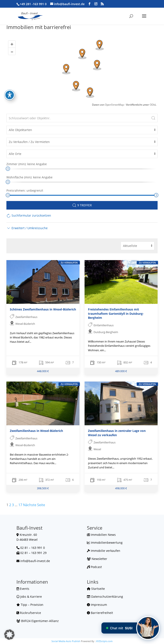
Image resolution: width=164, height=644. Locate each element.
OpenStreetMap (114, 104)
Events (24, 589)
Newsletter (99, 559)
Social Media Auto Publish (65, 641)
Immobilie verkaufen (105, 551)
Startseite (97, 589)
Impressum (98, 605)
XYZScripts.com (104, 641)
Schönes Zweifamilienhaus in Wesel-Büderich (43, 309)
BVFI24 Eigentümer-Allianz (39, 621)
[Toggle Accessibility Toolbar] (9, 95)
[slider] (8, 169)
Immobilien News (103, 535)
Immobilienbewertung (106, 543)
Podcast (96, 567)
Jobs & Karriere (30, 596)
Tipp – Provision (31, 605)
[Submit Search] (153, 118)
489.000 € (121, 371)
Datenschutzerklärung (106, 596)
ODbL (153, 104)
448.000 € (43, 371)
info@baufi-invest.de (35, 561)
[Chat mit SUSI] (148, 628)
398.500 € (43, 488)
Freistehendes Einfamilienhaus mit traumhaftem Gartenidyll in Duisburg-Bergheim (116, 313)
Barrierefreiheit (101, 613)
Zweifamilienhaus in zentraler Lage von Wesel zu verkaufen (117, 433)
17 (20, 505)
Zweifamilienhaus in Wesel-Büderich (36, 431)
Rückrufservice (30, 613)
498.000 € (121, 488)
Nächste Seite (34, 505)
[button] (27, 228)
